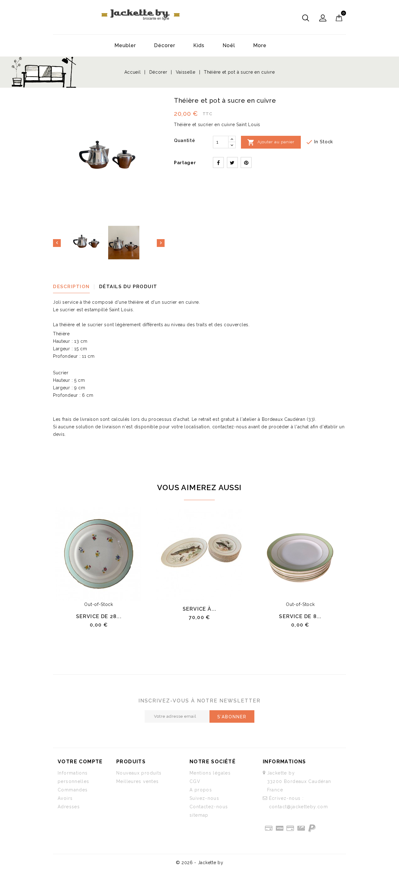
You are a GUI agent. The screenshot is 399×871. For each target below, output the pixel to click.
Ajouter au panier (271, 142)
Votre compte (80, 762)
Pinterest (246, 162)
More (260, 45)
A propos (201, 789)
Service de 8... (300, 616)
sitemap (199, 815)
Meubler (125, 45)
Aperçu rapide (109, 593)
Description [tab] (71, 286)
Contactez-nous (209, 806)
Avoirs (65, 798)
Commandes (73, 789)
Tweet (232, 162)
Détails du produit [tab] (128, 286)
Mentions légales (210, 772)
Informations (284, 762)
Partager (218, 162)
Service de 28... (99, 616)
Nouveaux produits (138, 772)
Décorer (164, 45)
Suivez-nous (204, 798)
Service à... (199, 609)
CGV (195, 781)
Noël (229, 45)
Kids (198, 45)
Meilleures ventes (137, 781)
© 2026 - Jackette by (200, 862)
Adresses (69, 806)
